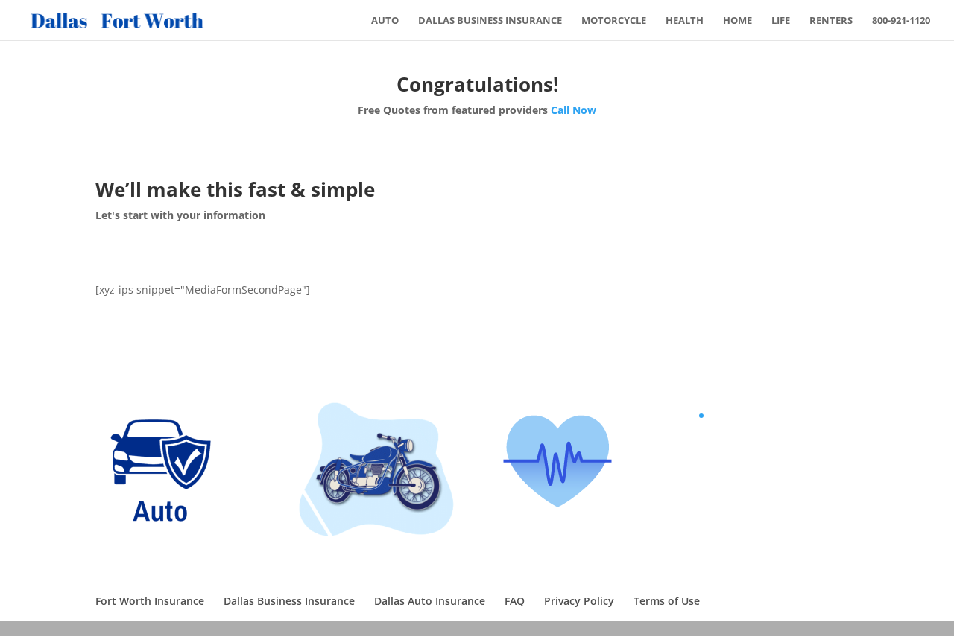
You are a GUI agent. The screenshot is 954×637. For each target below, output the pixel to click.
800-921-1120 (901, 21)
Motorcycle (613, 21)
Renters (831, 21)
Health (685, 21)
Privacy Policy (579, 601)
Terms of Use (667, 601)
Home (737, 21)
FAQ (515, 601)
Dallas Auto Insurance (429, 601)
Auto (385, 21)
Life (780, 21)
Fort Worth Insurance (149, 601)
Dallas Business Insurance (490, 21)
